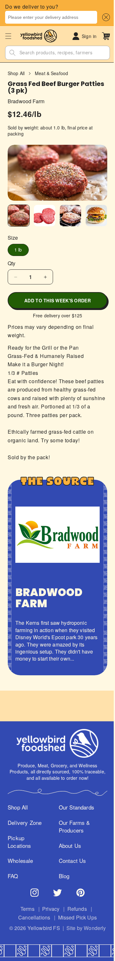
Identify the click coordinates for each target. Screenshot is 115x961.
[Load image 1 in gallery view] (18, 215)
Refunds (74, 910)
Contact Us (70, 854)
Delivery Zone (18, 820)
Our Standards (74, 801)
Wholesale (20, 862)
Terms (25, 910)
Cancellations (32, 918)
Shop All (16, 73)
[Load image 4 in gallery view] (92, 215)
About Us (68, 839)
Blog (62, 869)
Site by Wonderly (55, 936)
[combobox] (51, 17)
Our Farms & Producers (72, 820)
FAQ (13, 877)
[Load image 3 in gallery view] (67, 215)
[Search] (12, 53)
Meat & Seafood (51, 73)
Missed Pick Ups (75, 918)
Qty (11, 262)
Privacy (48, 910)
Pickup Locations (19, 843)
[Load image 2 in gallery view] (42, 215)
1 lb (18, 248)
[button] (105, 17)
